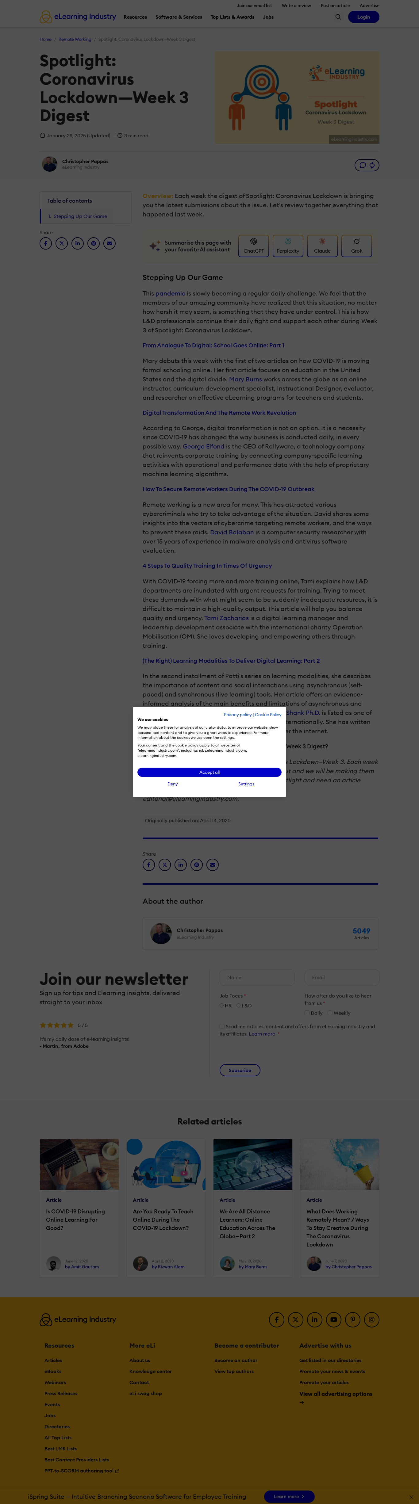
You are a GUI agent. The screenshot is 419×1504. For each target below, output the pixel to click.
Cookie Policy (268, 714)
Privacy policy (238, 714)
